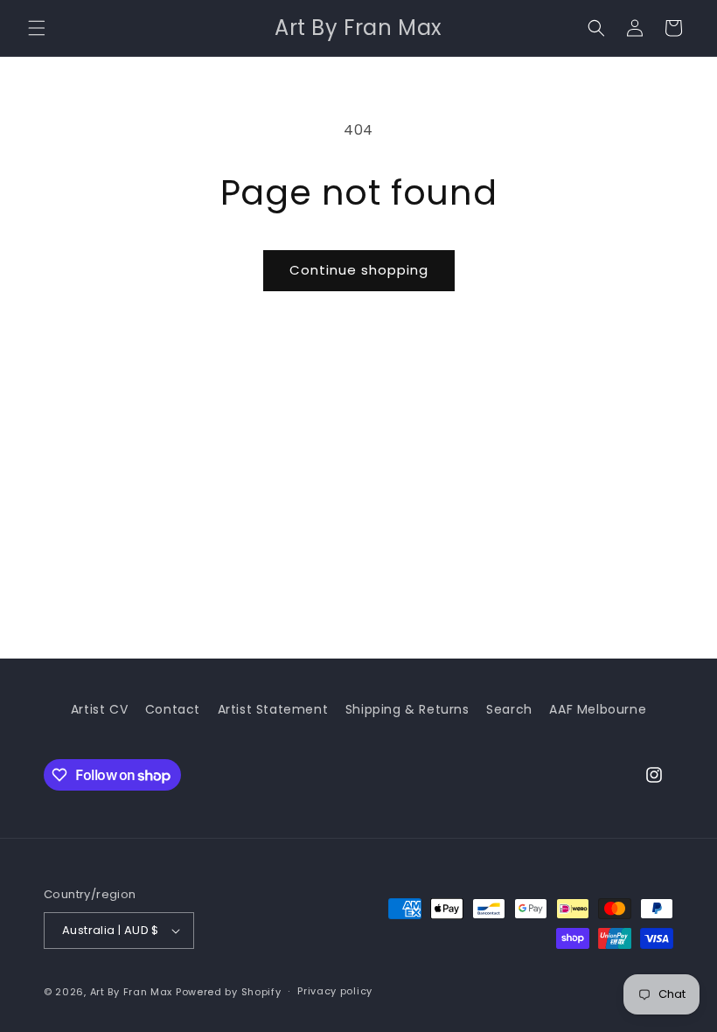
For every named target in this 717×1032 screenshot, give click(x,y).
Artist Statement (273, 709)
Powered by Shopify (229, 992)
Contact (172, 709)
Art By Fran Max (131, 992)
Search (509, 709)
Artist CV (99, 709)
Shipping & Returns (407, 709)
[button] (36, 28)
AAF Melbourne (597, 709)
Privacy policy (334, 991)
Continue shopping (358, 270)
